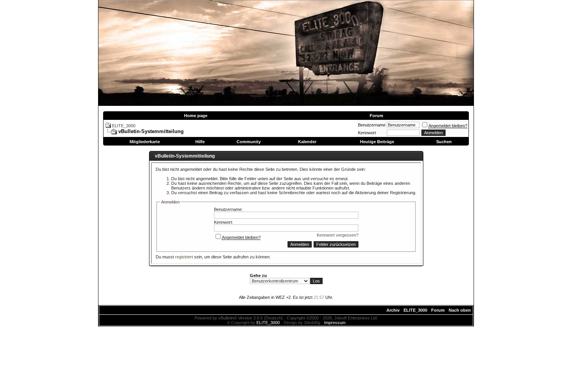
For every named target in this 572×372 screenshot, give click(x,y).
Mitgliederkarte (145, 141)
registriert (184, 256)
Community (249, 141)
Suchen (444, 141)
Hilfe (200, 141)
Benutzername (372, 125)
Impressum (335, 322)
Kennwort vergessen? (337, 235)
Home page (195, 115)
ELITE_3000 (123, 125)
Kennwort (367, 132)
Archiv (393, 310)
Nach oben (460, 310)
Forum (376, 115)
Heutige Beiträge (377, 141)
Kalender (307, 141)
